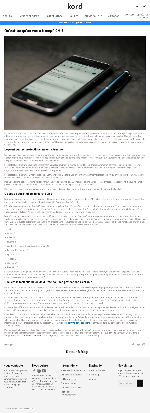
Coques (7, 16)
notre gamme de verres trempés (77, 323)
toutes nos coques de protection (36, 335)
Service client (93, 16)
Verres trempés (30, 16)
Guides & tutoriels (97, 370)
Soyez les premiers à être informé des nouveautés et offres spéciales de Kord (130, 373)
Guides (74, 16)
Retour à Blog (76, 352)
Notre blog (94, 375)
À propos (113, 16)
